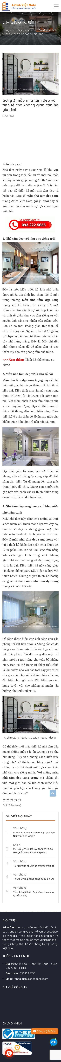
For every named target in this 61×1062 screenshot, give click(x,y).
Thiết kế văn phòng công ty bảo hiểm (33, 878)
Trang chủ (8, 30)
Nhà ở (16, 844)
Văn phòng (20, 828)
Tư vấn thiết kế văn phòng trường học (33, 865)
